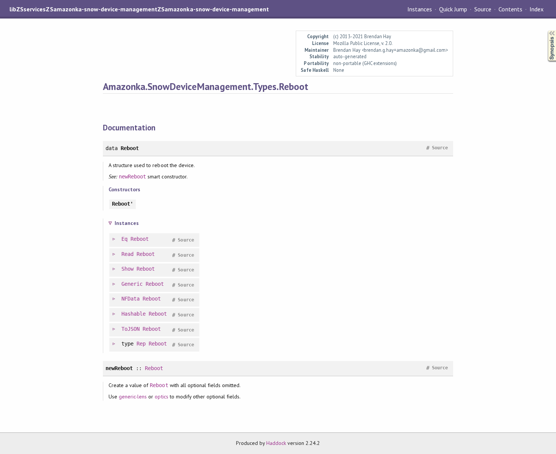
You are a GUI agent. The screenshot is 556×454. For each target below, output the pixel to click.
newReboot (132, 177)
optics (161, 396)
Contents (510, 9)
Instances (419, 9)
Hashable (133, 314)
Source (482, 9)
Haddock (276, 443)
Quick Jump (453, 9)
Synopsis (546, 30)
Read (127, 254)
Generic (132, 284)
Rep (141, 344)
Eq (124, 239)
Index (537, 9)
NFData (130, 299)
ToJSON (130, 329)
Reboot (139, 239)
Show (127, 269)
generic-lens (133, 396)
